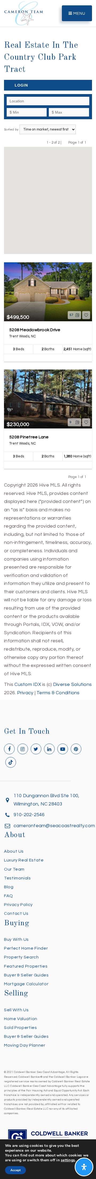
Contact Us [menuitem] (16, 913)
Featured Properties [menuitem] (25, 966)
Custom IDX (27, 684)
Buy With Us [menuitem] (16, 939)
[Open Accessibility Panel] (84, 1167)
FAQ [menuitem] (8, 896)
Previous (64, 142)
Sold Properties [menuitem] (20, 1027)
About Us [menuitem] (14, 851)
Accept (15, 1170)
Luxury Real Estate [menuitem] (24, 860)
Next (89, 142)
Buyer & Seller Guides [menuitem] (26, 975)
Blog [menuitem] (9, 887)
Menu (78, 14)
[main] (48, 348)
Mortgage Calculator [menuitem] (26, 984)
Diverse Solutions (72, 684)
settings (68, 1160)
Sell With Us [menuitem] (16, 1010)
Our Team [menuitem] (14, 869)
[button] (56, 161)
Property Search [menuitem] (21, 957)
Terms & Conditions (58, 692)
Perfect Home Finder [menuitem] (26, 948)
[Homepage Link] (23, 13)
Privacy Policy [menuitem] (18, 904)
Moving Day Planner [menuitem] (24, 1045)
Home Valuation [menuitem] (20, 1019)
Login (21, 85)
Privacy (25, 692)
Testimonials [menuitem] (17, 878)
